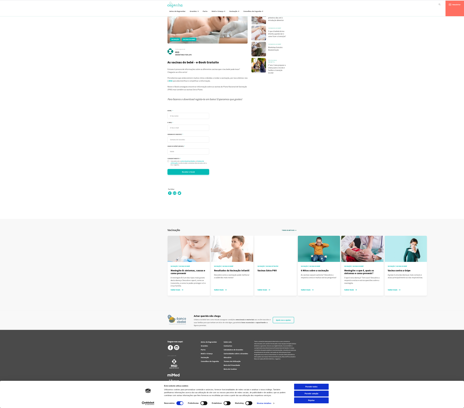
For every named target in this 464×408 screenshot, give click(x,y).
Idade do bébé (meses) (176, 146)
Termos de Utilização (232, 361)
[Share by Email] (174, 194)
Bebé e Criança (217, 11)
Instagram (177, 347)
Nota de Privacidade (232, 365)
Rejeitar (311, 400)
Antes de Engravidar (177, 11)
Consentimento (174, 158)
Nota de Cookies (230, 369)
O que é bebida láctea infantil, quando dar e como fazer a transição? (277, 33)
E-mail (170, 122)
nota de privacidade (188, 161)
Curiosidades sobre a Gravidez (236, 353)
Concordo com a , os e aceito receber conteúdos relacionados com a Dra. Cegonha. (189, 163)
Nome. (170, 111)
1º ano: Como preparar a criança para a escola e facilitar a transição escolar (277, 69)
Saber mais (175, 290)
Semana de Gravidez (175, 134)
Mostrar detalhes (264, 403)
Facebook (170, 347)
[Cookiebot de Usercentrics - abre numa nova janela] (148, 403)
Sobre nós (228, 342)
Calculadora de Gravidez (233, 350)
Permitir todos (311, 387)
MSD (177, 52)
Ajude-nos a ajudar (283, 320)
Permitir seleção (311, 394)
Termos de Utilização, (275, 357)
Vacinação (233, 11)
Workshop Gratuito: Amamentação (275, 48)
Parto (205, 11)
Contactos (228, 346)
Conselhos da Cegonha (252, 11)
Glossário (227, 357)
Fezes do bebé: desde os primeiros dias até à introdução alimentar (277, 17)
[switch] (201, 403)
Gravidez (193, 11)
